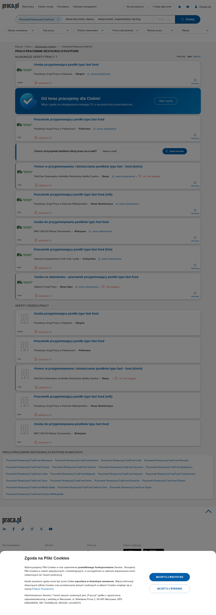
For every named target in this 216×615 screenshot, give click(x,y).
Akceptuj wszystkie (169, 577)
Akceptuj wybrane (169, 588)
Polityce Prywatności (43, 589)
